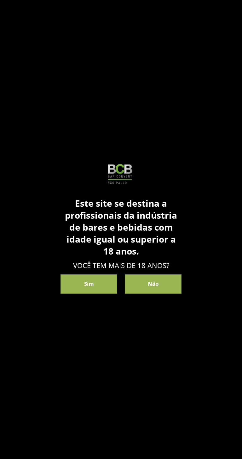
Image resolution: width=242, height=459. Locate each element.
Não (153, 284)
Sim (89, 284)
